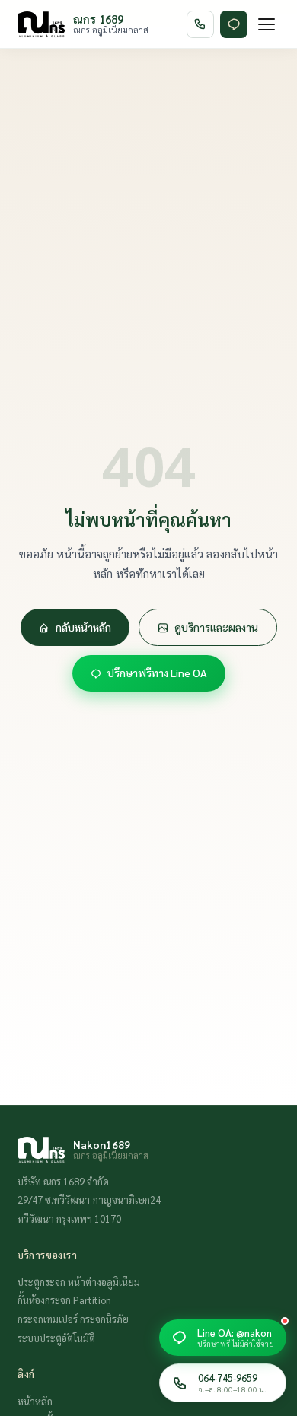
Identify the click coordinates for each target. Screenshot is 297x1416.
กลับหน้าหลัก (83, 627)
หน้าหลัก (35, 1401)
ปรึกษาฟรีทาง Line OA (157, 672)
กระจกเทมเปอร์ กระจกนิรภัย (73, 1319)
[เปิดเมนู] (266, 24)
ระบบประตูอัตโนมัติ (56, 1338)
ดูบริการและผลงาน (216, 627)
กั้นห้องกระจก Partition (64, 1299)
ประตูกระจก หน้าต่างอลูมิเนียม (79, 1281)
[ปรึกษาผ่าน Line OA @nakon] (234, 24)
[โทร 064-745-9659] (200, 24)
